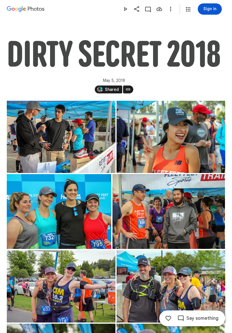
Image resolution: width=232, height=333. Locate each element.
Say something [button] (202, 318)
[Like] (168, 318)
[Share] (136, 9)
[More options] (170, 9)
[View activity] (148, 9)
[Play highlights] (125, 9)
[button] (188, 9)
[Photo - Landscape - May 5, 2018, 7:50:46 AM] (171, 137)
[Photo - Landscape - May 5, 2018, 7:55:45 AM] (171, 286)
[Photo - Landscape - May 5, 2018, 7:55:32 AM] (61, 286)
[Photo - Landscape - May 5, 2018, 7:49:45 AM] (61, 137)
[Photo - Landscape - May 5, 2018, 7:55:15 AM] (168, 211)
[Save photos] (159, 9)
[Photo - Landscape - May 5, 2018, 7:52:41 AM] (59, 211)
